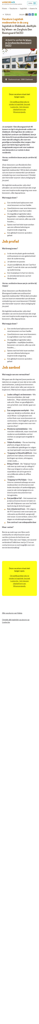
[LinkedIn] (32, 14)
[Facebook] (29, 14)
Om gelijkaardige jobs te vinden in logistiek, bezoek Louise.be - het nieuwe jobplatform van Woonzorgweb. (19, 107)
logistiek (23, 8)
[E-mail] (26, 14)
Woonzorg (8, 2)
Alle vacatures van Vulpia (12, 613)
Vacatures (13, 8)
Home (4, 8)
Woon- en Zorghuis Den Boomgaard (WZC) (18, 42)
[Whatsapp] (35, 14)
